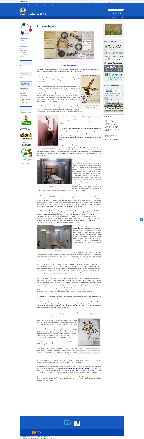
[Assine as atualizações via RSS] (123, 13)
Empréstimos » (24, 95)
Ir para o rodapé (49, 4)
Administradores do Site (118, 18)
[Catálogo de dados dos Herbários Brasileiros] (113, 100)
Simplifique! (73, 2)
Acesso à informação (100, 2)
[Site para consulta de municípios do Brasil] (113, 106)
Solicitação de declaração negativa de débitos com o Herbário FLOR (25, 100)
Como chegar (24, 52)
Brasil (25, 1)
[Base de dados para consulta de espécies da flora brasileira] (113, 57)
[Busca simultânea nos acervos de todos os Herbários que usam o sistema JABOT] (113, 48)
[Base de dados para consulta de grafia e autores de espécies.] (113, 76)
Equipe (22, 42)
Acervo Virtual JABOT (25, 68)
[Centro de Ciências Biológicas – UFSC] (26, 120)
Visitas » (22, 77)
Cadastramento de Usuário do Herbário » (26, 89)
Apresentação (46, 26)
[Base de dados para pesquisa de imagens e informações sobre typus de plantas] (113, 109)
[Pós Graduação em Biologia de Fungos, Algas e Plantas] (26, 154)
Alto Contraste (107, 5)
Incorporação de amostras (24, 92)
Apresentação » (24, 38)
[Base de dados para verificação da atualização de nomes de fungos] (113, 64)
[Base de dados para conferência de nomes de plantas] (113, 71)
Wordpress (48, 436)
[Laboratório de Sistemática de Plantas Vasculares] (26, 144)
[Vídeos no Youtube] (118, 13)
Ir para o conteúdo (24, 4)
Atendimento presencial (23, 49)
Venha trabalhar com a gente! (25, 55)
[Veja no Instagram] (120, 13)
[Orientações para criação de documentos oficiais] (26, 163)
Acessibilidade (98, 5)
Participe (90, 2)
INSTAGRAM (72, 65)
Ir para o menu (32, 4)
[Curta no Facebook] (113, 13)
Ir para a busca (41, 4)
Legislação (110, 2)
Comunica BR (82, 2)
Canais (117, 2)
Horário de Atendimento (23, 45)
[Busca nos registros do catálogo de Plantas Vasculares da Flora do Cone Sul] (113, 55)
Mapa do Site (115, 5)
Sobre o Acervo (24, 66)
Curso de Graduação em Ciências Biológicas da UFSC (25, 128)
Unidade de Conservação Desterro (78, 368)
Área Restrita (107, 18)
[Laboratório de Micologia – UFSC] (26, 136)
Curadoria (23, 40)
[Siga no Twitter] (115, 13)
